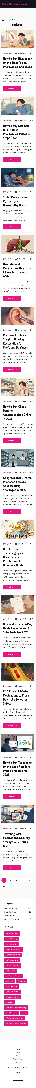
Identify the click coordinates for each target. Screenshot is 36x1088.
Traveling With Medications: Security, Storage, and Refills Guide (16, 840)
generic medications (12, 992)
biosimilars (9, 1002)
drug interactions (11, 944)
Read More (11, 88)
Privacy (18, 1056)
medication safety (12, 934)
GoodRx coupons (11, 1013)
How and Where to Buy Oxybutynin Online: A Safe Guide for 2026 (17, 628)
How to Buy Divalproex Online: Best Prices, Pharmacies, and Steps (17, 62)
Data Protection (18, 1059)
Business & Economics (11, 919)
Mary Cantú (8, 53)
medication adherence (13, 976)
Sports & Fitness (9, 915)
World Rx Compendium (15, 4)
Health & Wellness (10, 912)
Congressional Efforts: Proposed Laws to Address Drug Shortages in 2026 (17, 484)
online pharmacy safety (13, 949)
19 (4, 886)
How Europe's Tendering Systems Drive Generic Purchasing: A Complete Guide (15, 557)
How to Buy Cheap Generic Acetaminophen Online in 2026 (17, 412)
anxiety (24, 1013)
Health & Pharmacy (10, 908)
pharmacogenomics (12, 997)
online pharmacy (11, 939)
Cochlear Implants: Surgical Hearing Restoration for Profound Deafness (15, 341)
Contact (18, 1062)
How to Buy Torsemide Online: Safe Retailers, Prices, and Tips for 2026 (17, 768)
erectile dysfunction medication (16, 1023)
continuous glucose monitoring (16, 1008)
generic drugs (10, 971)
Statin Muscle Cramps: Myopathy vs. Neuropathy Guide (17, 201)
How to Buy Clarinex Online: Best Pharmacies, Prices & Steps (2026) (16, 132)
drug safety (21, 981)
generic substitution (12, 965)
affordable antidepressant (14, 1018)
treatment (9, 981)
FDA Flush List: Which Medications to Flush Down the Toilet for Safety (16, 697)
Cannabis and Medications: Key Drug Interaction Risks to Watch (17, 270)
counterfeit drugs (11, 986)
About (18, 1053)
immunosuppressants (13, 955)
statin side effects (12, 960)
